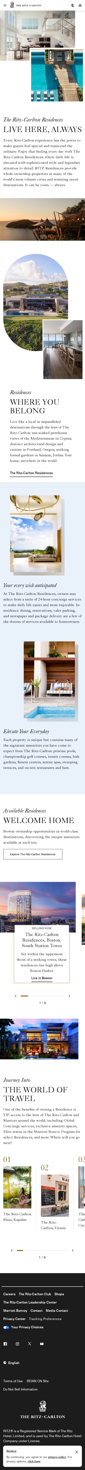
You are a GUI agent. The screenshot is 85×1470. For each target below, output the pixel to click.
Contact (36, 1311)
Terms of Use (13, 1381)
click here (34, 1461)
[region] (42, 928)
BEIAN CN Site (38, 1381)
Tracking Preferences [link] (45, 1319)
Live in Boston (41, 978)
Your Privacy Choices (26, 1327)
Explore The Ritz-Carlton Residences (32, 854)
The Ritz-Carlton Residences (31, 473)
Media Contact (57, 1311)
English (13, 1363)
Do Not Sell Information (20, 1389)
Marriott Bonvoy (15, 1311)
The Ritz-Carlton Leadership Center (30, 1302)
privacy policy (57, 1457)
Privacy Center (14, 1319)
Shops (59, 1294)
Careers (9, 1294)
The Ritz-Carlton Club (35, 1294)
